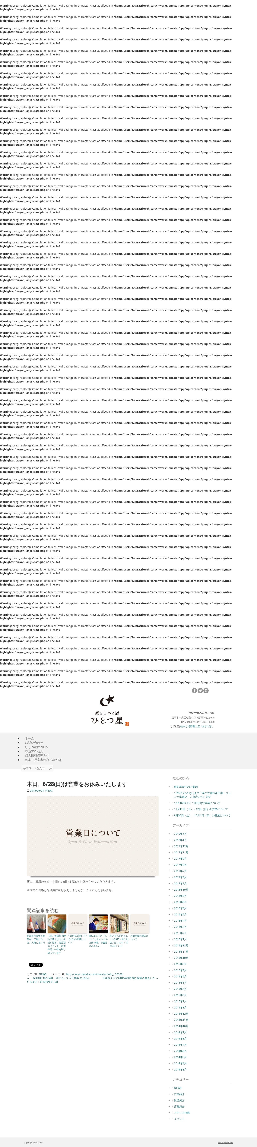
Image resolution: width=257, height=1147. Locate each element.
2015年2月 (180, 1001)
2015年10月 (181, 958)
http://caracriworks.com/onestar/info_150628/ (94, 974)
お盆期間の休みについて (139, 937)
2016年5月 (180, 914)
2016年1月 (180, 939)
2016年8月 (180, 902)
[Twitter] (200, 690)
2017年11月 (181, 852)
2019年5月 (180, 834)
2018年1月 (180, 840)
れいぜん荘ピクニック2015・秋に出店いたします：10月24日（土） (119, 941)
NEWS (49, 790)
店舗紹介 (179, 1106)
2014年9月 (180, 1032)
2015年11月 (181, 951)
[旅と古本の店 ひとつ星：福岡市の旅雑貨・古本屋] (107, 709)
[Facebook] (194, 690)
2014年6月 (180, 1051)
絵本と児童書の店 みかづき (43, 760)
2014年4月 (180, 1063)
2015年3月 (180, 995)
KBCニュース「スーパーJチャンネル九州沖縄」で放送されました (98, 941)
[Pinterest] (206, 690)
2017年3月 (180, 877)
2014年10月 (181, 1026)
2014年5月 (180, 1057)
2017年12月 (181, 846)
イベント (179, 1119)
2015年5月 (180, 982)
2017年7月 (180, 871)
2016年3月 (180, 927)
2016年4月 (180, 920)
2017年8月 (180, 865)
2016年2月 (180, 933)
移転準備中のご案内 (186, 787)
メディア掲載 (182, 1112)
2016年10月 (181, 889)
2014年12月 (181, 1013)
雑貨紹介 (179, 1100)
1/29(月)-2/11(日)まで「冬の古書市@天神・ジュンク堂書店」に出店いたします (202, 795)
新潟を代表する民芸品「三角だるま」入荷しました (36, 939)
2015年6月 (180, 976)
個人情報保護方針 (225, 1142)
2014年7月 (180, 1044)
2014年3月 (180, 1069)
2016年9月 (180, 896)
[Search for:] (37, 768)
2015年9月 (180, 964)
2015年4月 (180, 989)
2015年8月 (180, 970)
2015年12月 (181, 945)
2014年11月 (181, 1020)
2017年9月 (180, 858)
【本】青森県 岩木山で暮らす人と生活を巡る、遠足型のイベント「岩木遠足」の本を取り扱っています (57, 944)
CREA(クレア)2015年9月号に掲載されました (131, 978)
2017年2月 (180, 883)
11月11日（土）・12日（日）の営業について (201, 809)
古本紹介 (179, 1094)
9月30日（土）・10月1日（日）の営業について (202, 815)
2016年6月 (180, 908)
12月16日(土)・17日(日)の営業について (77, 939)
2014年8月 (180, 1038)
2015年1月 (180, 1007)
